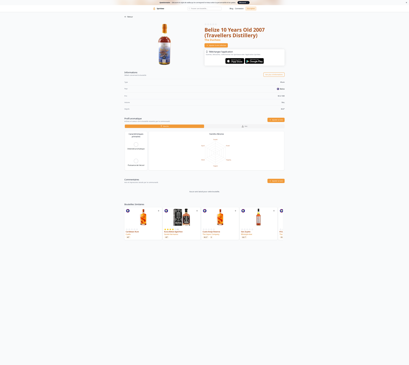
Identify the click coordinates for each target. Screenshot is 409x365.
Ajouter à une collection (217, 45)
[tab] (164, 126)
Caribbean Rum (132, 232)
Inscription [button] (251, 8)
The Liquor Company (211, 234)
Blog (231, 8)
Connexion (239, 8)
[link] (204, 16)
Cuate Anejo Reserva (211, 232)
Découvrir (243, 2)
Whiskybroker (246, 234)
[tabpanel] (204, 151)
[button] (143, 223)
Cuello (128, 234)
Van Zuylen (246, 232)
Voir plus (274, 75)
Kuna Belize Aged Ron (173, 232)
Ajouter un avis (277, 120)
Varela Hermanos (171, 234)
